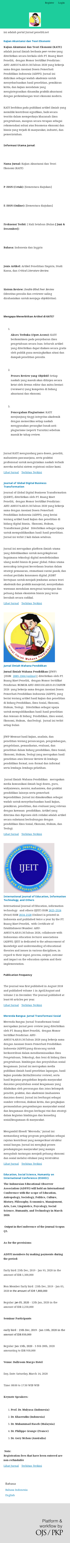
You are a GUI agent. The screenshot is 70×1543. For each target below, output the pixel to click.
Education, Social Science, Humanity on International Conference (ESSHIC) (29, 1176)
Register (49, 2)
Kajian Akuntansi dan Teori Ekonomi (27, 41)
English (10, 1495)
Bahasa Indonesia (16, 1490)
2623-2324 (55, 910)
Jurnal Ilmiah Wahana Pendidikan (25, 665)
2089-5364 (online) (24, 676)
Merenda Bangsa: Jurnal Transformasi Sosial (32, 1015)
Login (61, 2)
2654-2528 (25, 914)
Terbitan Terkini (31, 472)
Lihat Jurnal (11, 472)
